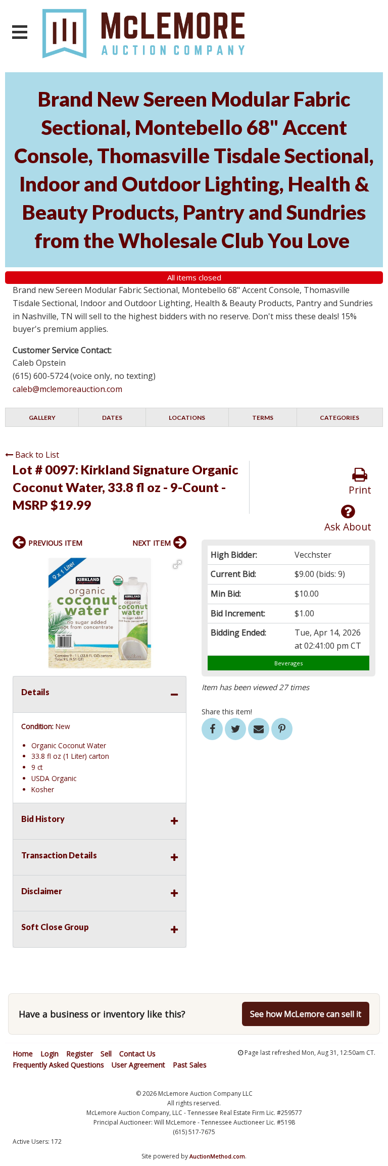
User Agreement (138, 1065)
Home (23, 1053)
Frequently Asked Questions (58, 1065)
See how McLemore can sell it (305, 1013)
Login (49, 1053)
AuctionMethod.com (217, 1156)
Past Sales (190, 1065)
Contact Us (137, 1053)
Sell (106, 1053)
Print (360, 490)
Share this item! (227, 711)
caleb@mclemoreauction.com (67, 389)
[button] (177, 564)
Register (79, 1053)
